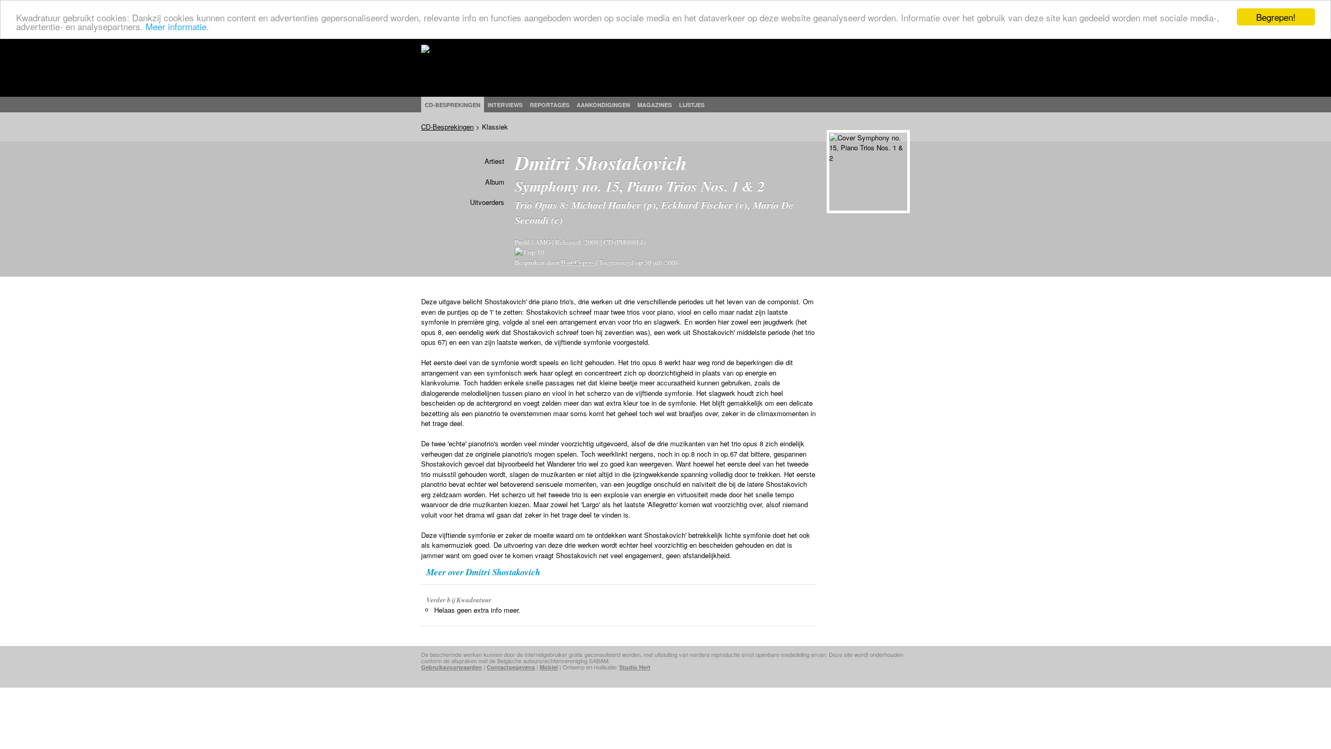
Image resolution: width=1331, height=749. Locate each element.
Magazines (654, 105)
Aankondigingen (603, 105)
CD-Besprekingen (447, 127)
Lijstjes (691, 105)
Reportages (549, 105)
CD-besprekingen (452, 105)
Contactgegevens (511, 667)
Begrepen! (1276, 16)
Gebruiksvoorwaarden (451, 667)
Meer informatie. (177, 26)
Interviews (505, 105)
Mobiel (549, 667)
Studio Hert (634, 667)
